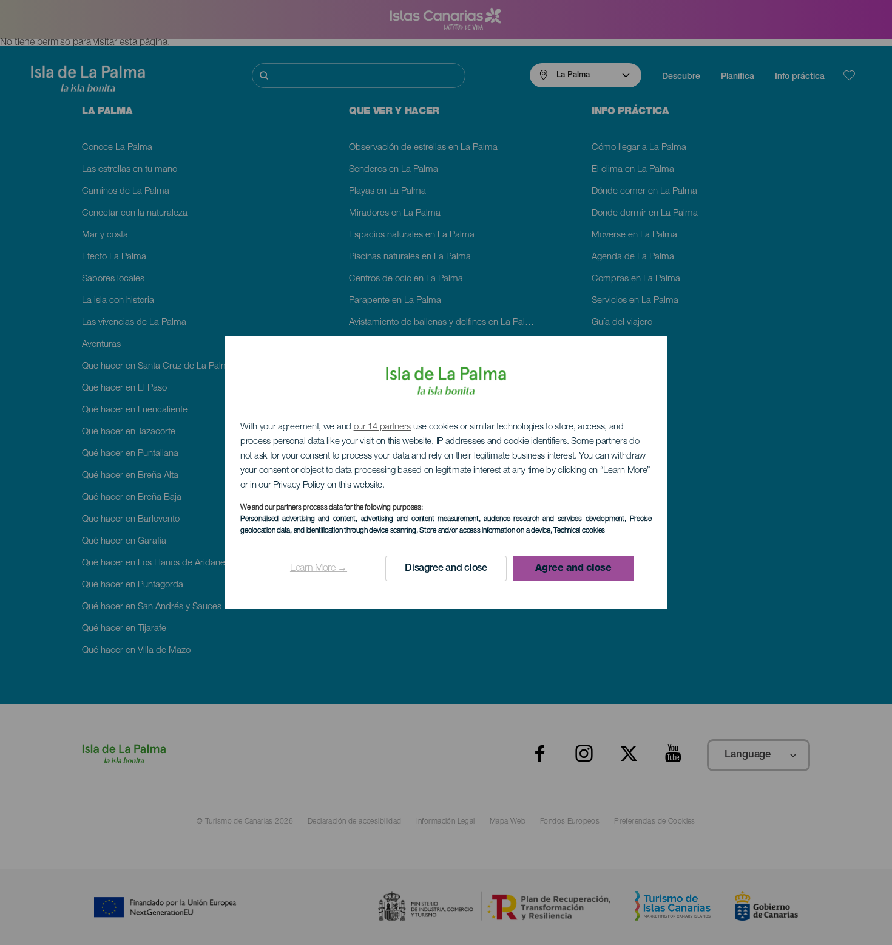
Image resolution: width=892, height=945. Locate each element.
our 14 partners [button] (382, 427)
